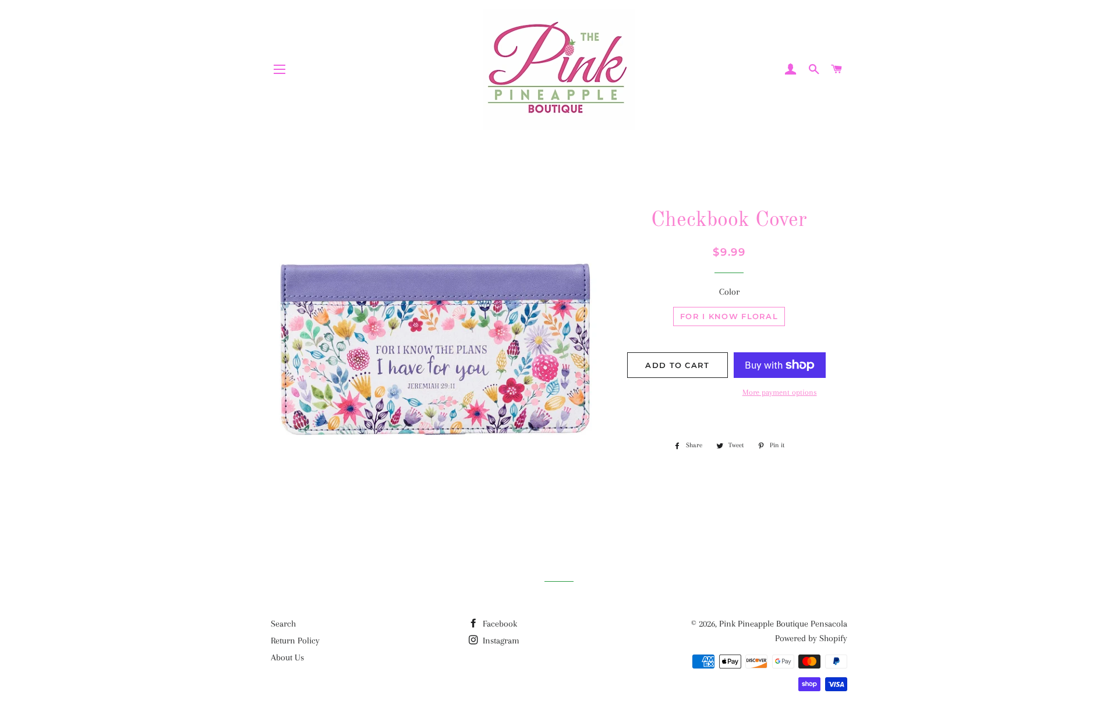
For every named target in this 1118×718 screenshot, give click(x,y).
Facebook (498, 623)
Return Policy (295, 640)
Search (283, 623)
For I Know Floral (729, 316)
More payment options (779, 392)
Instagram (499, 640)
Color (729, 292)
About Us (287, 657)
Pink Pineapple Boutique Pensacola (783, 623)
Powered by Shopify (811, 638)
